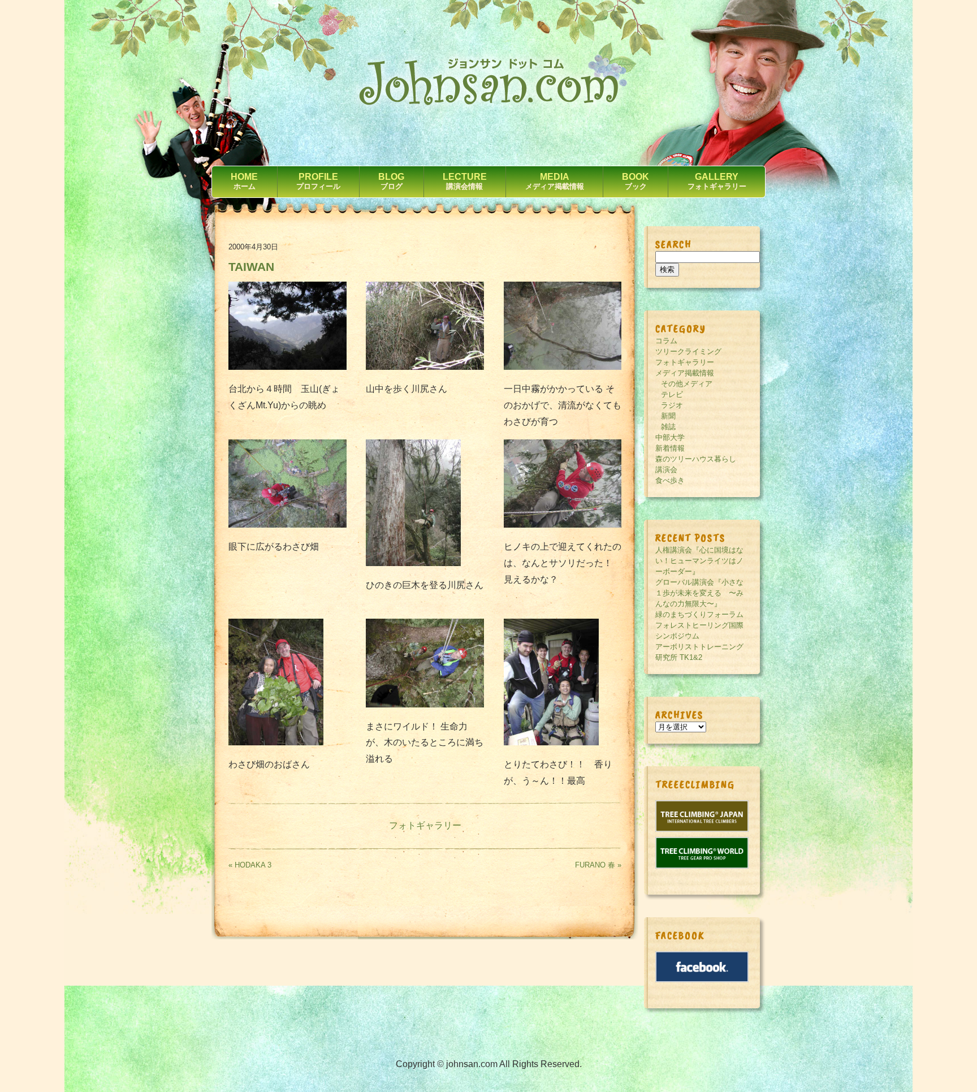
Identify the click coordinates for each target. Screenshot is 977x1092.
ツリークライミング (688, 351)
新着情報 (670, 448)
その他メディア (686, 383)
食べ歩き (670, 480)
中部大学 (670, 437)
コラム (666, 340)
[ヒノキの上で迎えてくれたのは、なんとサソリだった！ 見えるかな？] (563, 524)
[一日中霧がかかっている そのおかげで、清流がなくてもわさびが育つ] (563, 367)
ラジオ (672, 405)
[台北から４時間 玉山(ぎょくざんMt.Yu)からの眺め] (287, 367)
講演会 (666, 469)
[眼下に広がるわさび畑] (287, 524)
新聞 (668, 416)
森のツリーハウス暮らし (695, 459)
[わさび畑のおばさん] (275, 742)
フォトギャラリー (425, 825)
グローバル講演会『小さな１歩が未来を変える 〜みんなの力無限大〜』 (699, 593)
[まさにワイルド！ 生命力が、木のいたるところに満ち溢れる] (425, 704)
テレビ (672, 394)
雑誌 (668, 426)
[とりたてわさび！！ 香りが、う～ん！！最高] (551, 742)
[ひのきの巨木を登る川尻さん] (413, 563)
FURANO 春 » (598, 865)
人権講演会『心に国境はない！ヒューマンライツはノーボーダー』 (699, 561)
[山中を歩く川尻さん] (425, 367)
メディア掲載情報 (684, 373)
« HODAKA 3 (249, 865)
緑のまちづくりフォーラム (699, 614)
